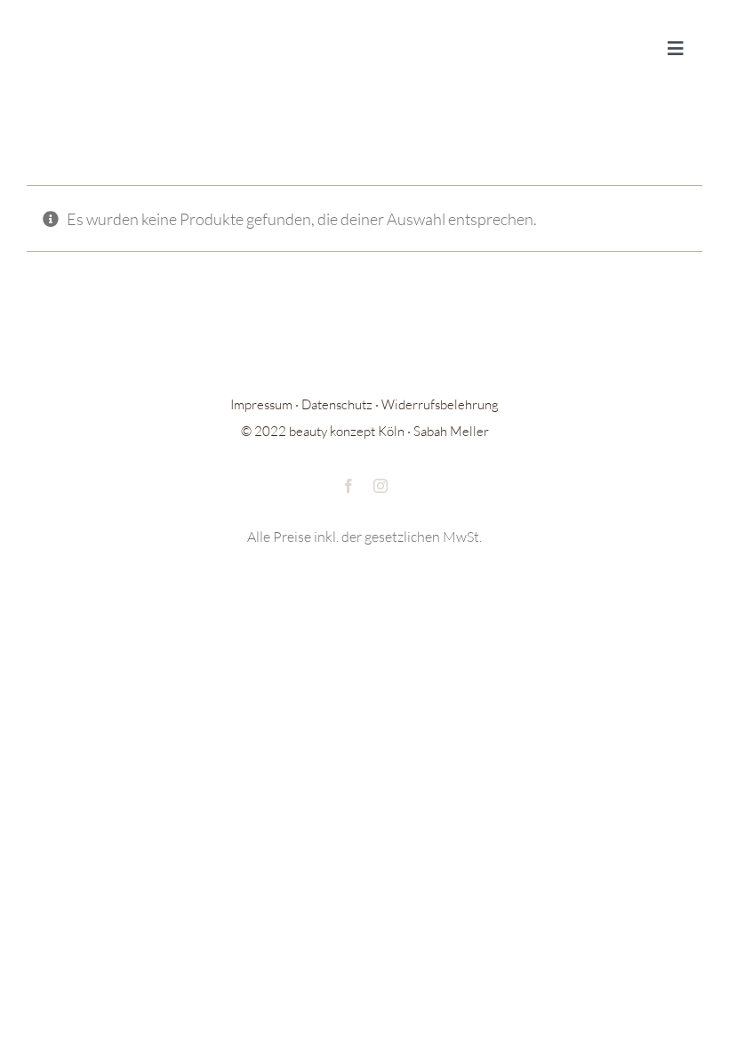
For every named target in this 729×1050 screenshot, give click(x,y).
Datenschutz (337, 404)
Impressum (261, 404)
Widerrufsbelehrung (440, 404)
